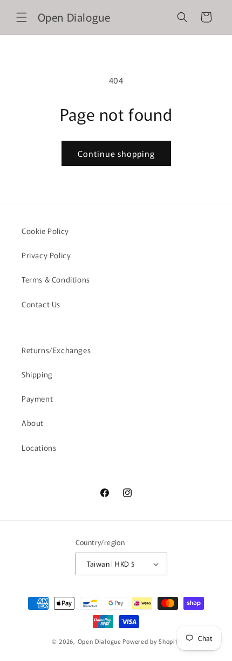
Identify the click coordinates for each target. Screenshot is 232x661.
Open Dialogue (99, 641)
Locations (39, 447)
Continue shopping (116, 153)
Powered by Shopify (151, 641)
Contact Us (41, 304)
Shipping (37, 374)
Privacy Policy (46, 255)
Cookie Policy (45, 230)
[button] (21, 17)
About (33, 422)
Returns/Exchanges (56, 350)
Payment (37, 398)
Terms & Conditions (56, 279)
